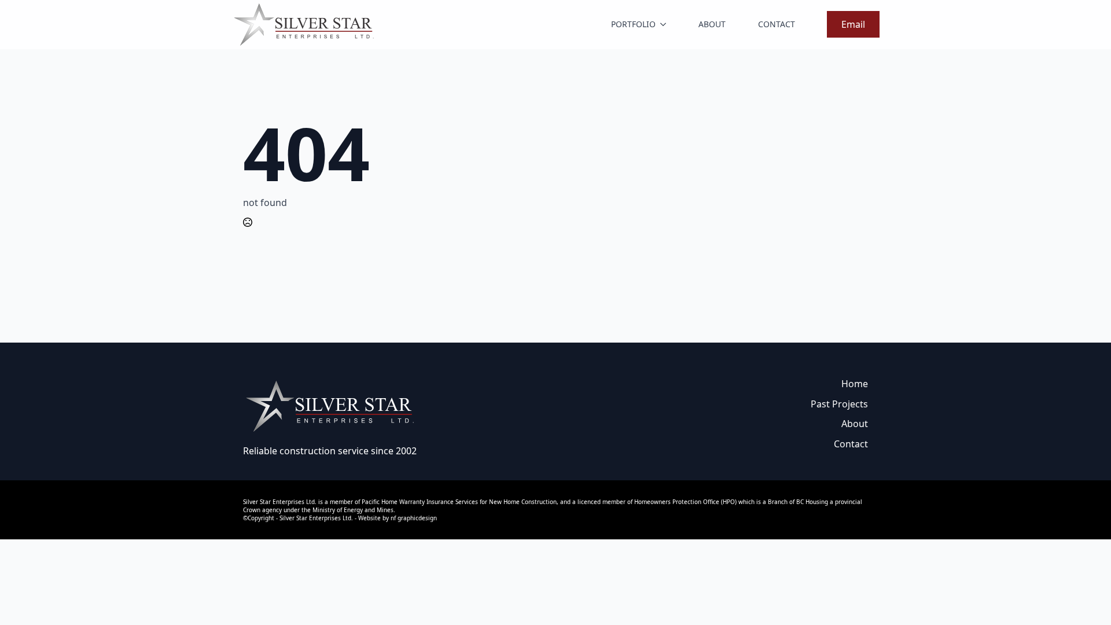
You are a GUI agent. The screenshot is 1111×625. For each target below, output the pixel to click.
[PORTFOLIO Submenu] (665, 24)
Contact (851, 444)
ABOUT (712, 24)
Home (854, 383)
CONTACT (776, 24)
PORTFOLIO (633, 24)
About (854, 423)
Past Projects (839, 404)
